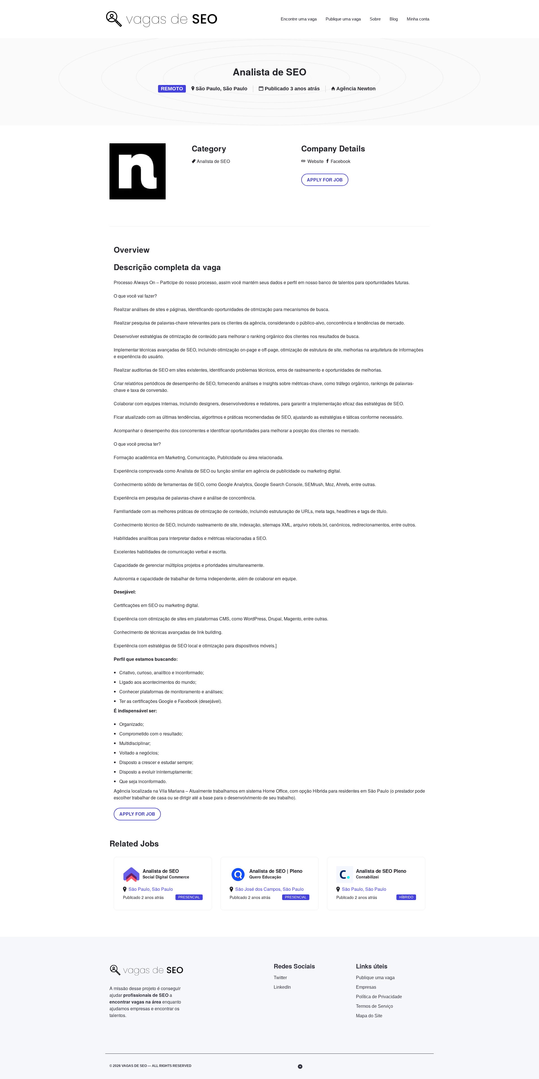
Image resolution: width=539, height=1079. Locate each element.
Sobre (375, 19)
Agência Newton (356, 88)
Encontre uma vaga (299, 19)
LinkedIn (282, 987)
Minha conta (418, 19)
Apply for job (325, 179)
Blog (394, 19)
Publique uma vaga (343, 19)
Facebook (340, 161)
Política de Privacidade (379, 996)
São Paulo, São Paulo (221, 88)
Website (315, 161)
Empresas (366, 987)
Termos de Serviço (374, 1006)
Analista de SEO (213, 161)
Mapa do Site (369, 1015)
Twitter (280, 977)
